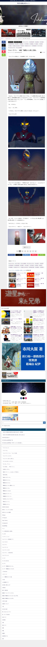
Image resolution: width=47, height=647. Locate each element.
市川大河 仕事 (4, 609)
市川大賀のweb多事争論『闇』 (7, 440)
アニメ (3, 528)
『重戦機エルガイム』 (6, 504)
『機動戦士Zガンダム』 (6, 482)
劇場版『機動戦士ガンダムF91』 (8, 598)
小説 (3, 606)
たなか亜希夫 (19, 47)
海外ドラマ (4, 625)
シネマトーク (4, 574)
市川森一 (27, 265)
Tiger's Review (5, 520)
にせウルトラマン (12, 47)
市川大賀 (43, 52)
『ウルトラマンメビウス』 (7, 455)
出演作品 (3, 587)
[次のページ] (26, 248)
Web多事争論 (4, 525)
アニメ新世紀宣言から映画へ (7, 531)
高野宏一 (42, 267)
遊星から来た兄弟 (17, 45)
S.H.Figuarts (4, 517)
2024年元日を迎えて (6, 437)
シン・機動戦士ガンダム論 (7, 576)
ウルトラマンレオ (5, 555)
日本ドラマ (4, 617)
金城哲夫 (37, 267)
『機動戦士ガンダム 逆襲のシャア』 (8, 485)
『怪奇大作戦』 (5, 474)
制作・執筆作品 (5, 590)
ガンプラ (3, 563)
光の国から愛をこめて (20, 270)
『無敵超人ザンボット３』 (7, 493)
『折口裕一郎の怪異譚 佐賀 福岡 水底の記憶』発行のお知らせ (13, 434)
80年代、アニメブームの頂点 (7, 509)
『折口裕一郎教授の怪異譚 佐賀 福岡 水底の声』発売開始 (12, 432)
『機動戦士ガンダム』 (6, 488)
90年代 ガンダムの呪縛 (6, 512)
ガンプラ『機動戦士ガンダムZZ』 (8, 568)
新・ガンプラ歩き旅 (5, 614)
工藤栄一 (22, 265)
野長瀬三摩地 (32, 267)
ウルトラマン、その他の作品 (7, 552)
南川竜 (22, 45)
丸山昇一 (37, 263)
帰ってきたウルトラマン (6, 611)
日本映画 (3, 619)
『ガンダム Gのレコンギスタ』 (8, 461)
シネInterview (4, 571)
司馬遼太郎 (35, 45)
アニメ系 (3, 533)
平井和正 (32, 265)
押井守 (41, 265)
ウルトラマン (12, 263)
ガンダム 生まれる (5, 560)
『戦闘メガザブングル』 (6, 477)
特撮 (3, 630)
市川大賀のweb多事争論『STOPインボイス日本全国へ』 (12, 442)
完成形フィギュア (5, 603)
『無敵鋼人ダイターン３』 (7, 496)
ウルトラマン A (5, 547)
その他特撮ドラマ (5, 582)
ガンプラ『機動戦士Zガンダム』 (8, 566)
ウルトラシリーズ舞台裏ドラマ (7, 539)
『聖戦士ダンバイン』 (6, 501)
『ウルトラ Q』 (5, 450)
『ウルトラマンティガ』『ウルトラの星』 (9, 453)
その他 (3, 579)
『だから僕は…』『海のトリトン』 (8, 466)
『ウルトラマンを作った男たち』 (8, 458)
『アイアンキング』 (5, 447)
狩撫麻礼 (11, 267)
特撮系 (3, 633)
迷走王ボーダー (28, 45)
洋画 (3, 622)
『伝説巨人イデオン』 (6, 469)
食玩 (3, 638)
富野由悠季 (17, 265)
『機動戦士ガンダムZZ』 (6, 490)
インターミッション (5, 536)
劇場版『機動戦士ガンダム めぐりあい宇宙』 (10, 595)
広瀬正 (10, 45)
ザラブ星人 (40, 45)
